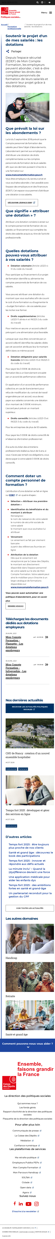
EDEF (12, 495)
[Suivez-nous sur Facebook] (15, 1203)
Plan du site (6, 1236)
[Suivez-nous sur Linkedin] (21, 1203)
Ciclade (26, 1182)
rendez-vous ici (15, 606)
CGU (32, 1228)
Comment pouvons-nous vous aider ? (27, 1043)
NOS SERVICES (9, 2)
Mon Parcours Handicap (25, 1172)
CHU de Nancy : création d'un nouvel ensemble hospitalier (28, 755)
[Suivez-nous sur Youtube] (28, 1204)
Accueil (4, 25)
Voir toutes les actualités (29, 908)
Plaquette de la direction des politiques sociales (27, 1119)
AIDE (42, 2)
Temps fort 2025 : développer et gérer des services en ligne (27, 812)
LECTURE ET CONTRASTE (49, 2)
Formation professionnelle (14, 28)
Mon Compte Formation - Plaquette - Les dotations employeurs (14, 643)
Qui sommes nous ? (27, 1103)
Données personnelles (10, 1232)
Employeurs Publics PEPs (25, 1162)
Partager (16, 51)
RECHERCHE (37, 2)
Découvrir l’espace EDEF (20, 202)
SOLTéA (26, 1177)
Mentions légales (41, 1232)
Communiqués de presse (26, 1131)
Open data (25, 1187)
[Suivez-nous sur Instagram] (36, 1204)
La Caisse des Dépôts (26, 1135)
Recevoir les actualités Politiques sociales (30, 708)
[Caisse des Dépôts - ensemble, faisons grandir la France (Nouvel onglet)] (27, 1076)
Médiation (25, 1140)
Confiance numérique (25, 1145)
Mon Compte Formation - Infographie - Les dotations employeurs (16, 671)
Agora (26, 1192)
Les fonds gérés (27, 1107)
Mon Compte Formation (25, 1167)
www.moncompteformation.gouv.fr (24, 175)
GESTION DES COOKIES (27, 1232)
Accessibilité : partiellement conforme (16, 1228)
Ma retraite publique (25, 1157)
